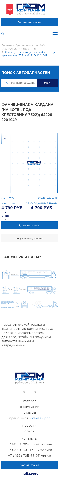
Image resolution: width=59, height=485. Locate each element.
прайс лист (29, 418)
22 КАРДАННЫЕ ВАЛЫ (42, 203)
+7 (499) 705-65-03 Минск (29, 456)
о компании (29, 407)
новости (29, 426)
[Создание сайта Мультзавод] (29, 474)
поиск (29, 431)
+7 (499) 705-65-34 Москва (29, 444)
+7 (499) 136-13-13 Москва (29, 450)
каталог (29, 401)
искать (47, 83)
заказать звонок (31, 22)
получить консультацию (29, 238)
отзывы (29, 413)
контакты (29, 439)
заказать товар (31, 225)
